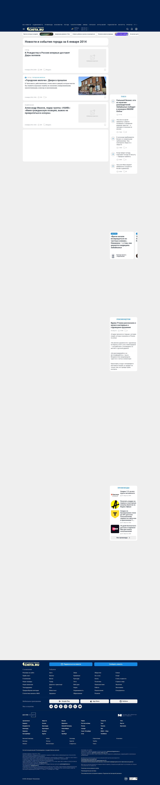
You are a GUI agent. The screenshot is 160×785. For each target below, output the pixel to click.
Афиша (85, 24)
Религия (97, 693)
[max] (70, 706)
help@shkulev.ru (35, 765)
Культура (76, 678)
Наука (75, 687)
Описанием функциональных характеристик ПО (93, 760)
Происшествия (99, 684)
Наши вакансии (28, 684)
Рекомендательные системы (88, 771)
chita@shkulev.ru (43, 762)
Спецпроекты (120, 690)
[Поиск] (127, 29)
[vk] (56, 706)
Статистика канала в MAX (31, 693)
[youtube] (80, 706)
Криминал (76, 676)
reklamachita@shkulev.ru (113, 751)
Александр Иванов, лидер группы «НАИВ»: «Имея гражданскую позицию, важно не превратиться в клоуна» (47, 110)
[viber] (65, 706)
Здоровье (52, 693)
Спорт (117, 676)
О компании (27, 678)
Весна (51, 678)
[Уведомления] (132, 29)
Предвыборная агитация (31, 690)
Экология (119, 684)
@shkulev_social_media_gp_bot (100, 752)
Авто (50, 673)
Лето (75, 681)
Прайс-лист (26, 676)
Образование (77, 693)
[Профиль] (136, 29)
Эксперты (121, 24)
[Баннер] (46, 34)
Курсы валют (101, 24)
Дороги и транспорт (55, 684)
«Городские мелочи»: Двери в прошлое (46, 80)
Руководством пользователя (89, 759)
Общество (98, 673)
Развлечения (99, 690)
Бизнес (51, 676)
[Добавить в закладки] (105, 70)
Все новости (27, 24)
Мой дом (76, 684)
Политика (98, 681)
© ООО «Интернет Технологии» (31, 779)
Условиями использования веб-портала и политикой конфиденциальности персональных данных (107, 761)
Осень (97, 678)
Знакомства (58, 24)
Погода (66, 24)
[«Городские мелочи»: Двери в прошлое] (92, 86)
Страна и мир (120, 681)
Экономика (119, 687)
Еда (50, 687)
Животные (52, 690)
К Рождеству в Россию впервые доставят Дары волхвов (47, 54)
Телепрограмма (76, 24)
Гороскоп (92, 24)
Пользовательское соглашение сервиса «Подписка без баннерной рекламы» (101, 773)
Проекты (129, 24)
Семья (118, 673)
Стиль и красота (121, 678)
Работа (97, 687)
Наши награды (27, 681)
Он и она (97, 676)
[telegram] (51, 706)
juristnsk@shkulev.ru (65, 764)
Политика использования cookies (90, 768)
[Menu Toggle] (23, 29)
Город (51, 681)
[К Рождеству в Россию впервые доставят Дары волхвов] (92, 58)
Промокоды (49, 24)
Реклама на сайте (28, 673)
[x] (75, 706)
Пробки (136, 24)
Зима (75, 673)
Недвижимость (38, 24)
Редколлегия (112, 24)
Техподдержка (27, 687)
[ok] (61, 706)
